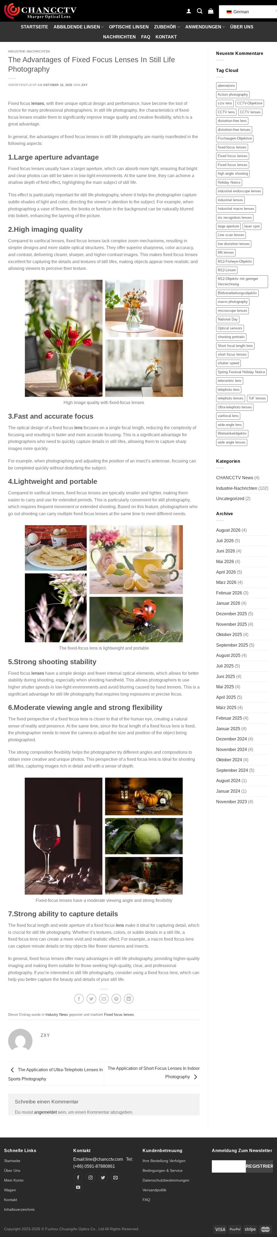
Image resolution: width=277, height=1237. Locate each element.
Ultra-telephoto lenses (235, 407)
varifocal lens (228, 416)
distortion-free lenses (234, 130)
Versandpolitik (154, 1190)
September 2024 (232, 770)
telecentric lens (230, 381)
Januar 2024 (228, 791)
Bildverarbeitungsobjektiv (237, 293)
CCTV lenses (250, 112)
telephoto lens (229, 390)
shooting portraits (231, 337)
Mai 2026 (225, 561)
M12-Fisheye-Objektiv (235, 261)
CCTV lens (226, 112)
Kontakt (166, 37)
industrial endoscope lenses (239, 191)
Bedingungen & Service (163, 1170)
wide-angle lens (230, 425)
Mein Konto (14, 1180)
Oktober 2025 (229, 634)
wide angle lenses (232, 442)
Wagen (10, 1190)
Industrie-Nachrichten (29, 51)
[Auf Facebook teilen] (79, 999)
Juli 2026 (225, 540)
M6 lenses (226, 252)
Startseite (34, 27)
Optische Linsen (129, 27)
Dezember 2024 (231, 739)
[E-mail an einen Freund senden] (104, 999)
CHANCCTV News (234, 477)
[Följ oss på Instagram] (90, 1177)
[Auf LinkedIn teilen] (129, 999)
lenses (37, 103)
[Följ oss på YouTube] (78, 1187)
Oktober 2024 (229, 760)
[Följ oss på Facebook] (78, 1177)
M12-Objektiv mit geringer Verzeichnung (238, 281)
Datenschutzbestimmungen (166, 1180)
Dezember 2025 (231, 613)
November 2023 (231, 801)
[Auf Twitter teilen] (91, 999)
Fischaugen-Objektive (235, 138)
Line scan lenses (231, 235)
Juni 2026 (225, 551)
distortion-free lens (232, 121)
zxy (84, 85)
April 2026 (226, 572)
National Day (228, 319)
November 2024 (231, 749)
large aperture (228, 226)
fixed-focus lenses (232, 147)
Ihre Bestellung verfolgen (164, 1161)
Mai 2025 (225, 686)
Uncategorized (230, 498)
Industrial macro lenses (236, 209)
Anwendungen (203, 27)
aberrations (226, 86)
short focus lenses (232, 354)
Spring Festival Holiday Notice (241, 372)
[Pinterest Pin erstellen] (116, 999)
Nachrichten (119, 37)
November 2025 (231, 624)
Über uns (241, 27)
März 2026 (226, 582)
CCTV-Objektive (249, 103)
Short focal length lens (235, 346)
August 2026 (228, 530)
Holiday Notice (229, 182)
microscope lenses (232, 311)
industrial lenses (230, 200)
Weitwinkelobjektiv (232, 433)
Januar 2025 (228, 728)
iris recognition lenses (235, 218)
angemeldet (45, 1112)
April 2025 (226, 697)
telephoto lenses (230, 398)
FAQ (145, 37)
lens (78, 427)
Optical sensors (230, 328)
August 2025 (228, 655)
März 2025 (226, 707)
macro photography (233, 302)
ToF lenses (257, 398)
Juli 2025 (225, 666)
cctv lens (225, 103)
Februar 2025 (229, 718)
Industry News (56, 1015)
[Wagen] (210, 11)
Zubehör (165, 27)
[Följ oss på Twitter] (103, 1177)
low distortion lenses (234, 244)
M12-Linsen (227, 270)
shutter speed (228, 363)
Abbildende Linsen (77, 27)
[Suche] (199, 11)
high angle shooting (233, 173)
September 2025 (232, 645)
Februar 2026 (229, 593)
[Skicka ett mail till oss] (115, 1177)
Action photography (233, 94)
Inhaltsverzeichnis (19, 1209)
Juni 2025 (225, 676)
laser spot (252, 226)
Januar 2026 (228, 603)
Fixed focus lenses (119, 1015)
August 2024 (228, 780)
